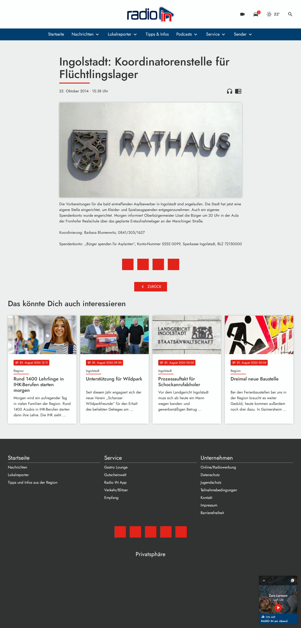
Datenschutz (210, 475)
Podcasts (184, 34)
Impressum (209, 505)
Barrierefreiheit (212, 513)
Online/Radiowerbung (218, 467)
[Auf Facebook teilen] (127, 264)
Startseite (56, 34)
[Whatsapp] (41, 14)
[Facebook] (22, 14)
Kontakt (206, 497)
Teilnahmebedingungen (219, 490)
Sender (240, 34)
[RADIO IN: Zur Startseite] (150, 14)
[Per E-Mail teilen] (173, 264)
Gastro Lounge (116, 467)
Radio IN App (115, 482)
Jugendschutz (211, 482)
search (290, 14)
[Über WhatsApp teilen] (158, 264)
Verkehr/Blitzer (116, 490)
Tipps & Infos (157, 34)
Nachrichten (83, 34)
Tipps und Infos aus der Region (32, 482)
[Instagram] (31, 14)
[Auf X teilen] (143, 264)
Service (213, 34)
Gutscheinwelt (115, 475)
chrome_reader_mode (238, 91)
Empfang (111, 497)
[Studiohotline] (50, 14)
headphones (229, 91)
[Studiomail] (12, 14)
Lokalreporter (119, 34)
